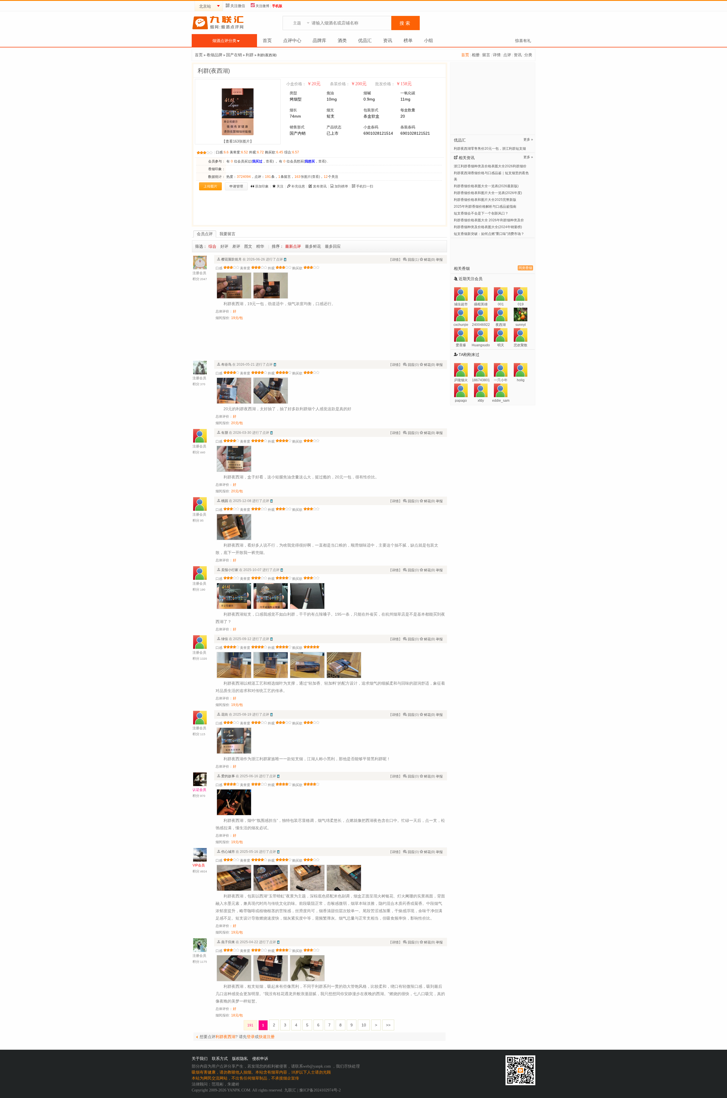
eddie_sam (500, 401)
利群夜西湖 (225, 1036)
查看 (269, 161)
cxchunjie (461, 325)
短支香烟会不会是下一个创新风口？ (481, 213)
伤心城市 (228, 852)
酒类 (342, 40)
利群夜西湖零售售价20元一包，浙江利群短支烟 (490, 149)
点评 (507, 55)
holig (521, 380)
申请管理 (236, 186)
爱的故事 (228, 776)
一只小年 (500, 380)
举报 (439, 260)
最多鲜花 (313, 246)
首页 (267, 40)
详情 (497, 55)
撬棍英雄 (481, 304)
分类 (528, 55)
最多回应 (333, 246)
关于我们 (200, 1059)
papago (461, 401)
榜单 (408, 40)
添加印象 (262, 186)
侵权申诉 (260, 1059)
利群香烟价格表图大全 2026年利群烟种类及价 (489, 220)
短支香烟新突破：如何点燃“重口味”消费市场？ (489, 234)
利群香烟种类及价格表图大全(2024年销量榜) (488, 227)
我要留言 (227, 234)
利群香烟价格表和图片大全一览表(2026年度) (488, 193)
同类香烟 (525, 268)
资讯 (387, 40)
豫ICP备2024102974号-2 (320, 1090)
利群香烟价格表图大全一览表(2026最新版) (486, 186)
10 (364, 1025)
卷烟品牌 (214, 55)
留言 (486, 55)
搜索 (405, 23)
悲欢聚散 (520, 345)
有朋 (224, 433)
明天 (500, 345)
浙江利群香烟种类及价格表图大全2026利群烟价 (490, 166)
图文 (248, 246)
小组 (428, 40)
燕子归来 (228, 942)
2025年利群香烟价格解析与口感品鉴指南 (485, 207)
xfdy (481, 401)
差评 (236, 246)
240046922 (481, 325)
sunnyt (520, 325)
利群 (250, 55)
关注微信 (237, 6)
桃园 (224, 501)
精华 (260, 246)
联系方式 (220, 1059)
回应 (411, 260)
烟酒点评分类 (224, 40)
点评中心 (292, 40)
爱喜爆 (461, 345)
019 (521, 304)
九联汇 (290, 1090)
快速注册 (267, 1036)
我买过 (257, 161)
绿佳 (224, 639)
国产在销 (234, 55)
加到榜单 (341, 186)
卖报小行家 (229, 570)
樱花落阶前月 (231, 259)
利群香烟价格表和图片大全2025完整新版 (485, 200)
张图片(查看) (307, 177)
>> (388, 1025)
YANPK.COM (238, 1090)
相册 (476, 55)
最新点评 (293, 246)
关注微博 (262, 6)
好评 (224, 246)
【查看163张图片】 (238, 141)
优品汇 (365, 40)
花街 (224, 714)
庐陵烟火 (461, 380)
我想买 (310, 161)
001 (501, 304)
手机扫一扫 (364, 186)
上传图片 (210, 186)
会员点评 (205, 234)
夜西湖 (501, 325)
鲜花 (427, 260)
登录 (251, 1036)
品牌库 (319, 40)
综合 (212, 246)
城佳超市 (461, 304)
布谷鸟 (226, 364)
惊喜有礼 (523, 40)
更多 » (528, 139)
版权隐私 (240, 1059)
